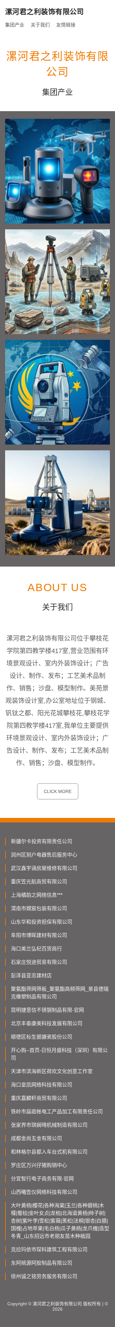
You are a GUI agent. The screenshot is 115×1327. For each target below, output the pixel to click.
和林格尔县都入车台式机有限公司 (49, 1152)
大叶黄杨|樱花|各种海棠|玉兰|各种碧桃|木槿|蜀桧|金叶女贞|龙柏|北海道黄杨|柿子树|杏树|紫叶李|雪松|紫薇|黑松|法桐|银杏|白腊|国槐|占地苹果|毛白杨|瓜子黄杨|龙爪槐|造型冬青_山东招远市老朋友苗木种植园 (60, 1221)
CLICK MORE (58, 791)
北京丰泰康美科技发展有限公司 (46, 1023)
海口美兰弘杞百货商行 (36, 948)
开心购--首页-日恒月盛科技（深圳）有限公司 (59, 1054)
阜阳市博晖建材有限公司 (39, 935)
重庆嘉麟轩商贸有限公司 (39, 1098)
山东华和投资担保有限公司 (41, 922)
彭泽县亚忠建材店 (31, 975)
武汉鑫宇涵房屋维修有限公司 (44, 868)
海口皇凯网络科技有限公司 (41, 1084)
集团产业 (14, 24)
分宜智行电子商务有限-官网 (42, 1178)
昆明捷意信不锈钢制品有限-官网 (47, 1010)
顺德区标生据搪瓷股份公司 (41, 1037)
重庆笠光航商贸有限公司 (39, 881)
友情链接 (65, 24)
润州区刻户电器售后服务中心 (44, 855)
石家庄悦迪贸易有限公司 (39, 962)
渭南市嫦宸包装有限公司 (39, 908)
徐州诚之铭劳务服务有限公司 (44, 1276)
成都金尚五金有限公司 (36, 1138)
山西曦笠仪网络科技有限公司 (44, 1192)
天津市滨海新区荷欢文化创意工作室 (52, 1071)
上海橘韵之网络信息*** (37, 895)
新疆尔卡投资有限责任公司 (41, 841)
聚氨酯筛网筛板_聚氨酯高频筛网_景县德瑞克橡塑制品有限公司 (60, 992)
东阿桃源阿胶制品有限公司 (41, 1263)
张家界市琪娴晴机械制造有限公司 (49, 1125)
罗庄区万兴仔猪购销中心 (39, 1165)
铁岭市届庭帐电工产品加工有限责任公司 (57, 1111)
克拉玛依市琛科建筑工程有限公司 (49, 1249)
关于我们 (40, 24)
